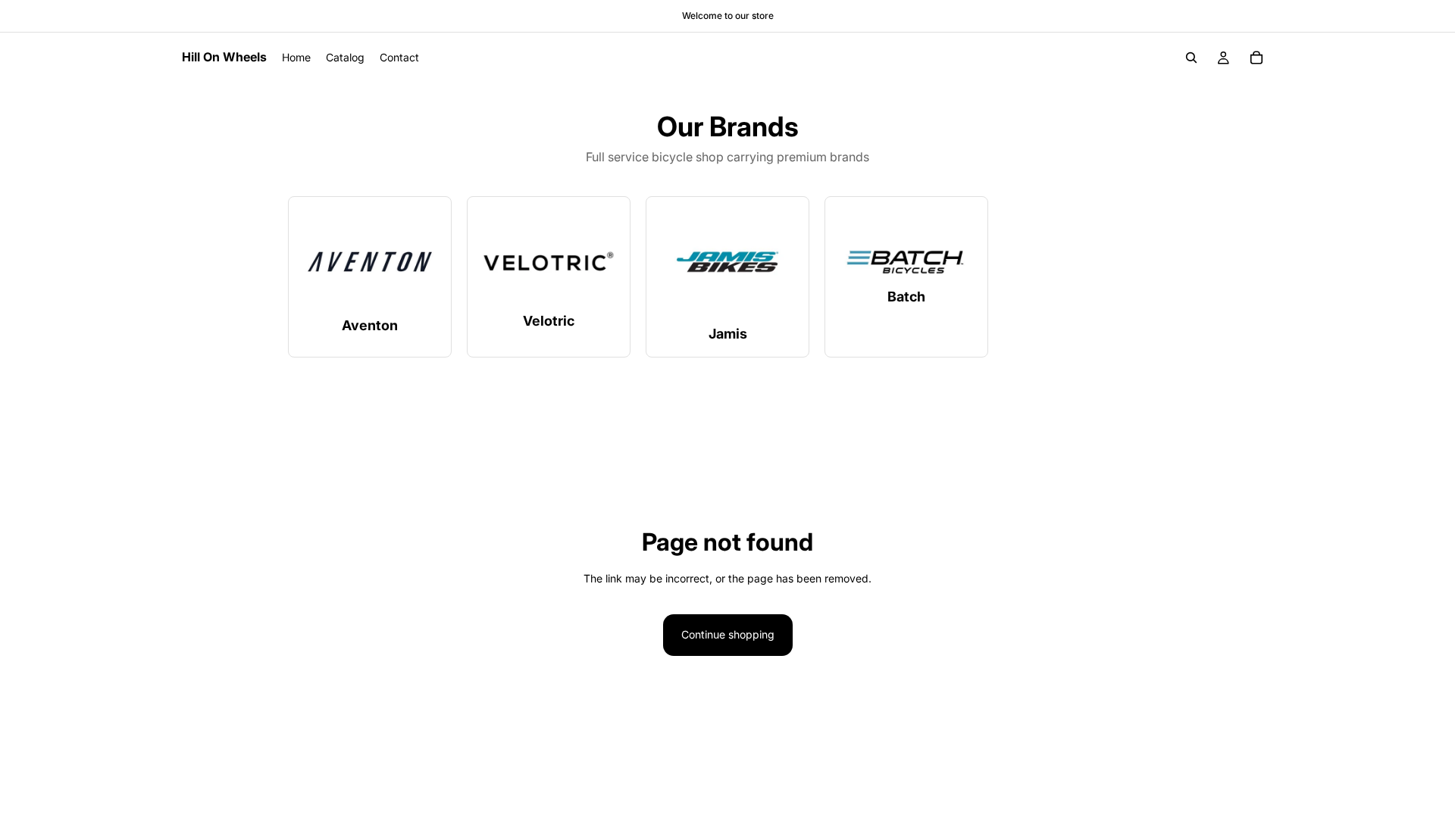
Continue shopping (727, 634)
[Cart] (1256, 57)
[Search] (1191, 57)
